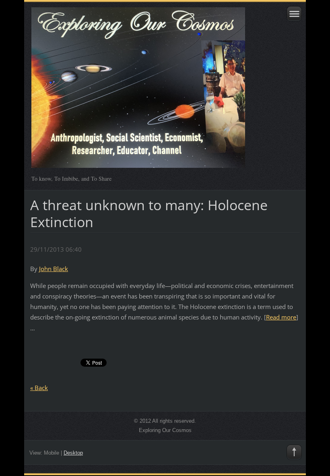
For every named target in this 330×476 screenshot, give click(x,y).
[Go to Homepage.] (138, 91)
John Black (53, 269)
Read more (281, 317)
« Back (39, 388)
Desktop (73, 453)
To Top (294, 452)
